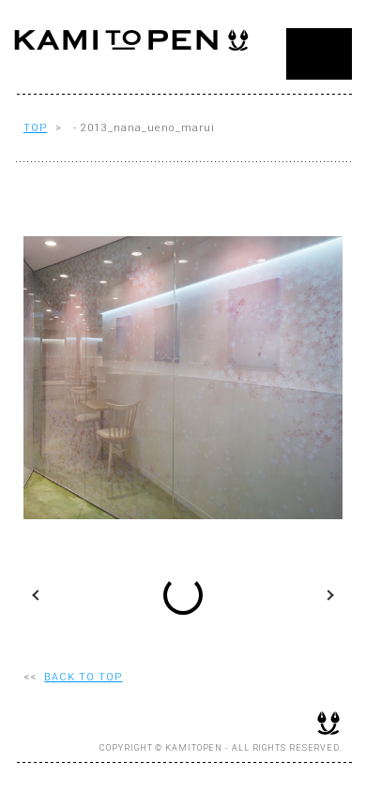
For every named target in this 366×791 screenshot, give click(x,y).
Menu (319, 54)
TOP (35, 128)
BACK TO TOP (83, 677)
